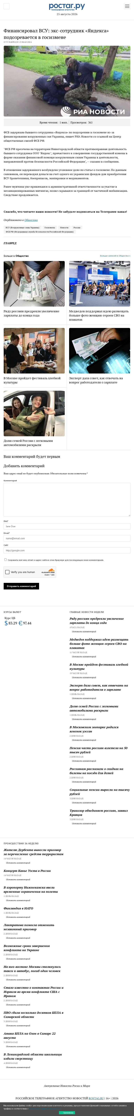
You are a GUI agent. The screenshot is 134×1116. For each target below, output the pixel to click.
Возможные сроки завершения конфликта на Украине (27, 948)
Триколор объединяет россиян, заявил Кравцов (99, 812)
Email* (7, 533)
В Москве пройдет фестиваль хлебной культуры (99, 666)
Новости (64, 227)
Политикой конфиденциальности (45, 1108)
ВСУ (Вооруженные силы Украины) (22, 227)
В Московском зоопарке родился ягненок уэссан (94, 729)
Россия (77, 227)
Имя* (6, 521)
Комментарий (10, 480)
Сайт (6, 545)
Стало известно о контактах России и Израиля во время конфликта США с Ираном (34, 991)
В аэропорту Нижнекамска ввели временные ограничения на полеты (31, 889)
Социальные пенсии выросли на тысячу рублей (100, 792)
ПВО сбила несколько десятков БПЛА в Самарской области (33, 1014)
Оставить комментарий (84, 631)
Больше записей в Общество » (115, 255)
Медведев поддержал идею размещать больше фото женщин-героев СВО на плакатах (99, 643)
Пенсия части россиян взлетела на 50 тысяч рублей (98, 750)
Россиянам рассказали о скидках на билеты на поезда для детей (96, 771)
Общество (31, 220)
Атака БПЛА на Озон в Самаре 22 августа (29, 1035)
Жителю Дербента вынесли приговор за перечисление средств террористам (33, 852)
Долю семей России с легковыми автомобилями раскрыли (94, 708)
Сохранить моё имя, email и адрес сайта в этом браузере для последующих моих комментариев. (56, 560)
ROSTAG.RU (96, 1098)
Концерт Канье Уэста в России (27, 871)
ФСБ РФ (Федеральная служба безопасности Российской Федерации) (40, 231)
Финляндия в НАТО (18, 908)
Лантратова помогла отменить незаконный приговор (29, 927)
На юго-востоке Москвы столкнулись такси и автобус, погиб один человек (32, 969)
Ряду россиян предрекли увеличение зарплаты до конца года (97, 620)
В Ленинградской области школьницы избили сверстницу (33, 1056)
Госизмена (50, 227)
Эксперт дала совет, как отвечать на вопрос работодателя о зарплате (99, 687)
